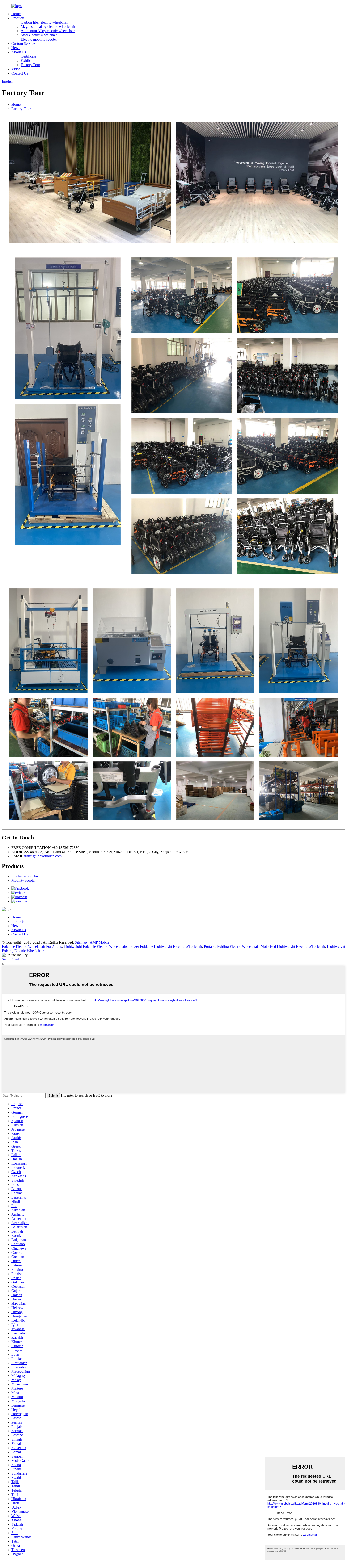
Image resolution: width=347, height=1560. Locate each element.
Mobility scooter (23, 880)
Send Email (10, 959)
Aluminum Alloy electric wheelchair (48, 31)
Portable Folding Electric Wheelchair (231, 946)
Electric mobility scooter (39, 39)
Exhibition (28, 61)
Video (15, 69)
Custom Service (23, 44)
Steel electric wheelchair (39, 35)
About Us (18, 52)
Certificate (28, 56)
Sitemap (81, 942)
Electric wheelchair (25, 876)
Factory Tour (30, 65)
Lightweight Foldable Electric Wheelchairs (95, 946)
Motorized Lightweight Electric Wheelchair (293, 946)
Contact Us (19, 73)
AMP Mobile (99, 942)
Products (17, 18)
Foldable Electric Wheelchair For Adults (32, 946)
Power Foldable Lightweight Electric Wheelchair (165, 946)
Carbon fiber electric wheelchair (44, 22)
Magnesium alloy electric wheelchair (48, 27)
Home (16, 14)
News (15, 48)
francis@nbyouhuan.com (43, 856)
